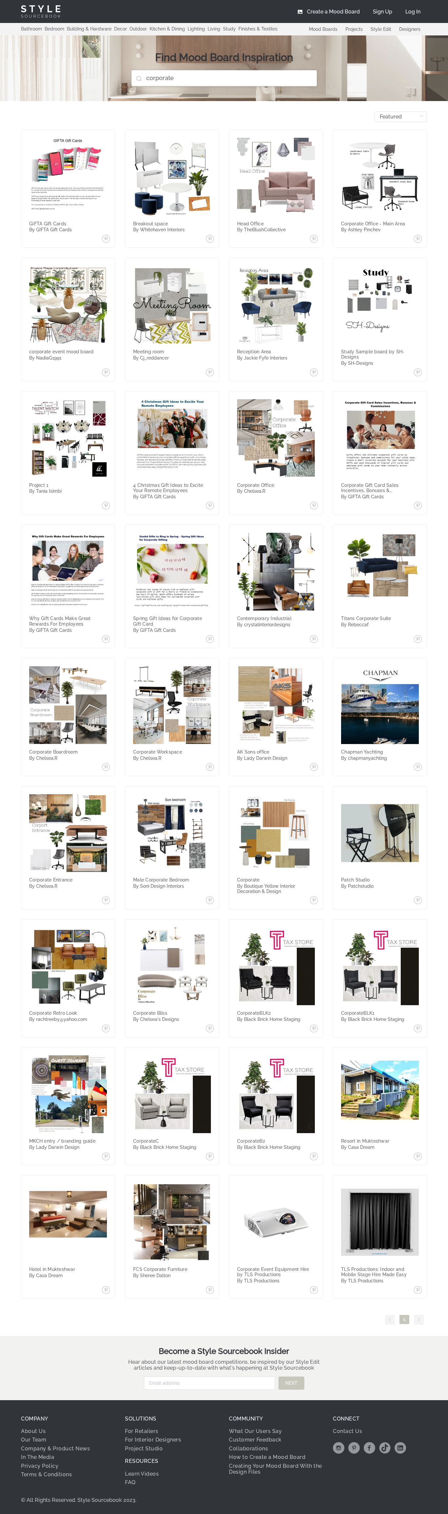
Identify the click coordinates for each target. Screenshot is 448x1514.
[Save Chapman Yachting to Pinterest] (418, 767)
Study (229, 28)
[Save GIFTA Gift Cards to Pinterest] (106, 239)
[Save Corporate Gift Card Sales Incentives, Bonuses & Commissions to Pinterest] (418, 506)
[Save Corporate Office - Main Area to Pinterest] (418, 239)
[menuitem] (413, 11)
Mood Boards (323, 29)
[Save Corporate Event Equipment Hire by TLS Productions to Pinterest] (314, 1290)
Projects (354, 29)
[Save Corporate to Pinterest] (314, 900)
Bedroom (54, 28)
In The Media (37, 1457)
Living (214, 28)
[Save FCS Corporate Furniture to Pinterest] (210, 1290)
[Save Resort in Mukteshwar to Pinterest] (418, 1157)
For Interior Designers (153, 1440)
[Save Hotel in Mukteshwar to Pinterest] (106, 1290)
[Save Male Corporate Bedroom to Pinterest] (210, 900)
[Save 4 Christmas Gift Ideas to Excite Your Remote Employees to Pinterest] (210, 506)
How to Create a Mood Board (267, 1457)
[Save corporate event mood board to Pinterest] (106, 373)
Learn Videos (142, 1474)
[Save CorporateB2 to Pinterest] (314, 1157)
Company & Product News (55, 1448)
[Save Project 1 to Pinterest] (106, 506)
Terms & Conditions (46, 1474)
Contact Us (347, 1431)
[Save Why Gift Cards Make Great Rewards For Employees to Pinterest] (106, 639)
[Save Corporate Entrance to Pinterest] (106, 900)
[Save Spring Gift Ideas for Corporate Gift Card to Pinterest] (210, 639)
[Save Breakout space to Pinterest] (210, 239)
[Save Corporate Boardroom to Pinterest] (106, 767)
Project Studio (144, 1448)
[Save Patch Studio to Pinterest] (418, 900)
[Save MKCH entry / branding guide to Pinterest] (106, 1157)
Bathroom (31, 28)
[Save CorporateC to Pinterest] (210, 1157)
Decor (120, 28)
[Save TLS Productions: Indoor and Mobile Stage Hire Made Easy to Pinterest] (418, 1290)
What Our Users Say (255, 1431)
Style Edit (381, 29)
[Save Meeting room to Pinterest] (210, 373)
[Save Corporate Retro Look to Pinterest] (106, 1029)
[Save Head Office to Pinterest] (314, 239)
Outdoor (138, 28)
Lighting (196, 28)
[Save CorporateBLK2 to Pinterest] (314, 1029)
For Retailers (141, 1431)
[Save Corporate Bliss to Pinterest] (210, 1029)
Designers (409, 29)
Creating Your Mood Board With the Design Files (275, 1469)
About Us (33, 1431)
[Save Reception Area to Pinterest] (314, 373)
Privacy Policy (39, 1466)
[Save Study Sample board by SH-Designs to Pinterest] (418, 373)
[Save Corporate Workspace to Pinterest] (210, 767)
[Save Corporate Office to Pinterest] (314, 506)
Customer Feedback (255, 1440)
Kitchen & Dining (167, 28)
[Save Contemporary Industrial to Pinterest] (314, 639)
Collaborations (248, 1448)
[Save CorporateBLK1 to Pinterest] (418, 1029)
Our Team (33, 1440)
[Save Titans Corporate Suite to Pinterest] (418, 639)
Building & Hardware (89, 28)
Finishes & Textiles (257, 28)
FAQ (130, 1482)
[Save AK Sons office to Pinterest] (314, 767)
